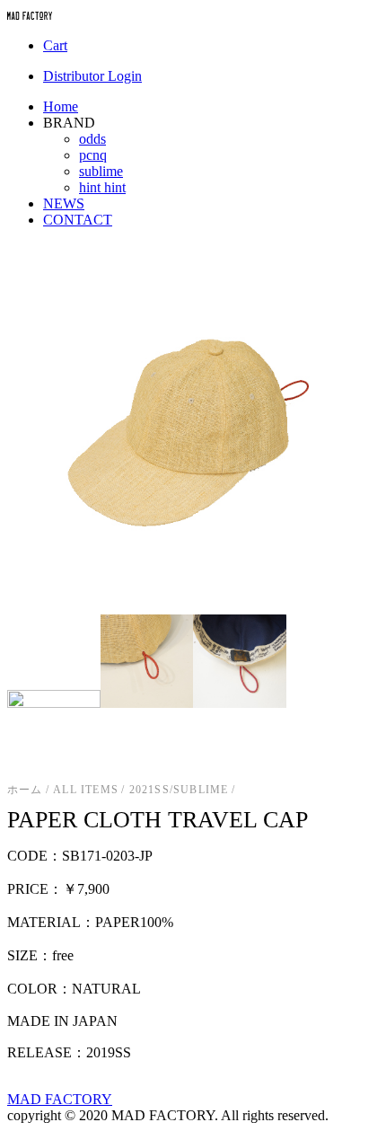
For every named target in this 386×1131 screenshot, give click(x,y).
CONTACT (77, 219)
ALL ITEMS (85, 789)
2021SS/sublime (179, 789)
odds (92, 138)
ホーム (25, 789)
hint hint (102, 187)
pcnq (93, 155)
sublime (101, 171)
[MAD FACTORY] (29, 14)
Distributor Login (92, 76)
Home (60, 106)
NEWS (63, 203)
